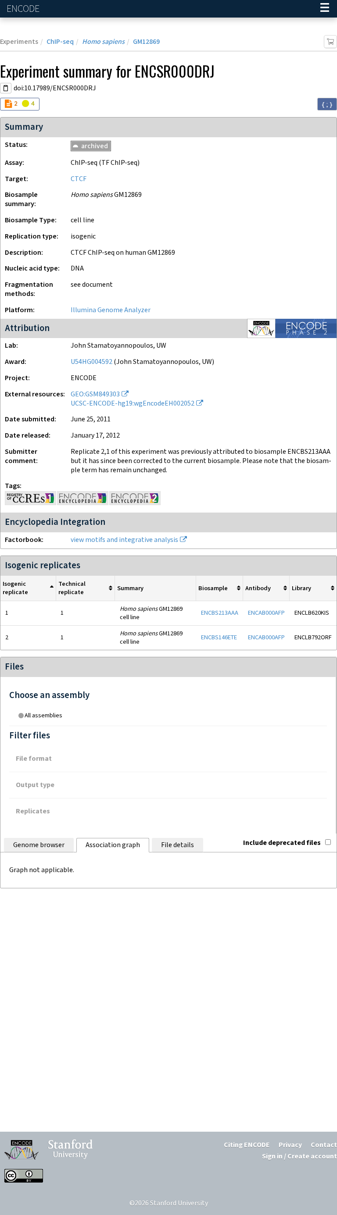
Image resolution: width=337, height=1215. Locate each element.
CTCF (78, 179)
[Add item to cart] (330, 41)
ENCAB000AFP (266, 613)
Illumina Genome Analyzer (111, 310)
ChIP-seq (60, 41)
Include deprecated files (282, 843)
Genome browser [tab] (39, 845)
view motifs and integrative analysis (124, 540)
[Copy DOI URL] (5, 88)
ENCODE (24, 9)
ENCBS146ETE (219, 637)
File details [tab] (177, 845)
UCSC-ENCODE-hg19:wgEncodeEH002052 (132, 403)
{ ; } (327, 104)
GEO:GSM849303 (95, 394)
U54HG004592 (91, 362)
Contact (324, 1145)
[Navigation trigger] (324, 9)
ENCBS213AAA (219, 613)
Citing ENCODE (247, 1145)
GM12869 (146, 41)
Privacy (290, 1145)
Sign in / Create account (299, 1156)
